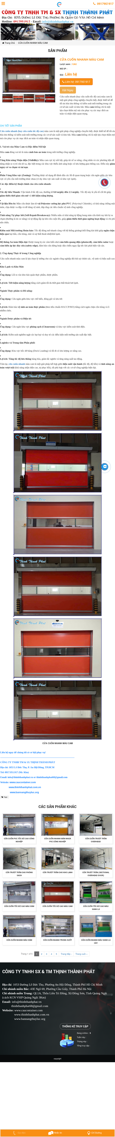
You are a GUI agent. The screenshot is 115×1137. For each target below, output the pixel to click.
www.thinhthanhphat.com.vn (25, 787)
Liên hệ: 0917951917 (77, 81)
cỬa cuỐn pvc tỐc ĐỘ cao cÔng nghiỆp (19, 840)
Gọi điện (21, 1132)
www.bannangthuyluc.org (24, 792)
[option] (7, 98)
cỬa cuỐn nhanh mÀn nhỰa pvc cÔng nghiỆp (57, 840)
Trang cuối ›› (81, 953)
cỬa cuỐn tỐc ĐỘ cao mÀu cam (57, 906)
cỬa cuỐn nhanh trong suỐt (57, 940)
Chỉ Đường (96, 1132)
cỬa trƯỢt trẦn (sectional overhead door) (95, 874)
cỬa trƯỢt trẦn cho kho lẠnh (57, 872)
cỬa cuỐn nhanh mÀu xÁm (19, 940)
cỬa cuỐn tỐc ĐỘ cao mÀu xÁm (19, 906)
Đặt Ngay (67, 90)
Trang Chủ (9, 42)
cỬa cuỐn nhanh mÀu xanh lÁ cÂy (96, 941)
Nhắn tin (57, 1132)
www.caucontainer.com (23, 782)
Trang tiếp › (66, 953)
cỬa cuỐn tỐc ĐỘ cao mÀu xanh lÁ (96, 907)
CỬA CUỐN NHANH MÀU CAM (33, 42)
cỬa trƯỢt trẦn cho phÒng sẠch (19, 874)
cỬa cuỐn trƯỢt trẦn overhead (96, 840)
